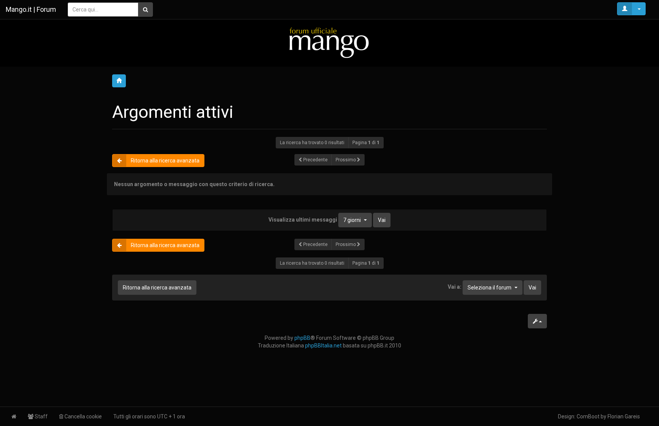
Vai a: (454, 287)
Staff (41, 416)
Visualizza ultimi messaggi (314, 219)
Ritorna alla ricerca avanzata (165, 161)
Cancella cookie (82, 416)
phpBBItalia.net (323, 345)
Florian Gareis (624, 416)
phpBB (302, 338)
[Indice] (329, 42)
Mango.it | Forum (31, 9)
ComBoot (588, 416)
